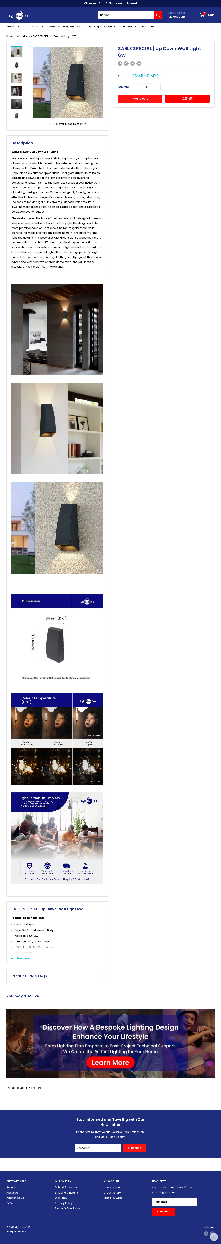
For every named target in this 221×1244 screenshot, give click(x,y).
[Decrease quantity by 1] (135, 86)
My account (177, 17)
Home (9, 36)
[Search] (158, 15)
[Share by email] (138, 63)
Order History (112, 1193)
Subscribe (134, 1148)
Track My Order (114, 1198)
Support (127, 26)
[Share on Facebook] (120, 63)
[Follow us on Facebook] (206, 1233)
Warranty (147, 26)
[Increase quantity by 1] (157, 86)
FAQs (9, 1203)
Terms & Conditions (67, 1208)
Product (11, 26)
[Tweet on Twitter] (132, 63)
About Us (12, 1193)
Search (11, 1187)
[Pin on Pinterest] (126, 63)
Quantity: (124, 87)
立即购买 (187, 99)
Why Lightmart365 (101, 26)
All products (23, 36)
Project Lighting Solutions (64, 26)
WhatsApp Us (15, 1198)
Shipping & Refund (66, 1193)
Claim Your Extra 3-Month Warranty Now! (110, 3)
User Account (112, 1187)
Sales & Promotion (66, 1187)
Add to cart (140, 99)
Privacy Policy (63, 1203)
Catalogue (32, 26)
